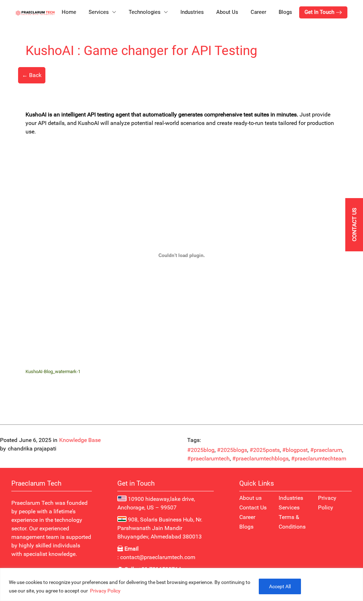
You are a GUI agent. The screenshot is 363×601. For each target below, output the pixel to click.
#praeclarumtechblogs (260, 458)
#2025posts (265, 450)
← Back (31, 75)
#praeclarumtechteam (318, 458)
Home (69, 12)
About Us (227, 12)
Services (289, 507)
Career (258, 12)
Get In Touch (320, 12)
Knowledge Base (80, 440)
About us (250, 498)
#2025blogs (232, 450)
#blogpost (295, 450)
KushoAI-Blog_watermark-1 (53, 371)
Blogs (285, 12)
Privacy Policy (105, 591)
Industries (192, 12)
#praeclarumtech (208, 458)
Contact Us (253, 507)
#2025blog (200, 450)
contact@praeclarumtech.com (157, 557)
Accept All (280, 586)
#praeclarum (326, 450)
